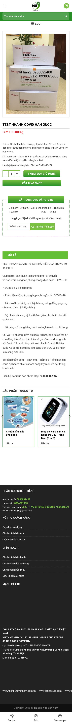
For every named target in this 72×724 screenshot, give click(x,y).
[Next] (69, 423)
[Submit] (66, 16)
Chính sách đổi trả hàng (16, 563)
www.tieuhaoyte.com (50, 690)
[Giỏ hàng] (66, 6)
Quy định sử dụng (12, 527)
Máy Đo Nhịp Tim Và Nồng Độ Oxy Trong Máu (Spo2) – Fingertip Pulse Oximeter (53, 435)
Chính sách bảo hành (14, 557)
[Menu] (5, 6)
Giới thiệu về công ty (14, 539)
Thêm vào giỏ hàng (42, 173)
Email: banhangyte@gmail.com (17, 510)
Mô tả (12, 255)
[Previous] (2, 423)
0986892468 (26, 207)
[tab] (35, 255)
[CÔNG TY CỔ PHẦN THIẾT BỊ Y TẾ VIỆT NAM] (36, 6)
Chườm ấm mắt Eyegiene (15, 433)
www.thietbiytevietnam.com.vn (19, 690)
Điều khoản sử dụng (13, 575)
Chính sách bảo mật (14, 533)
